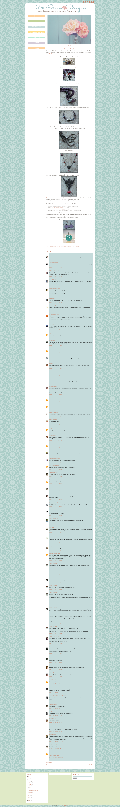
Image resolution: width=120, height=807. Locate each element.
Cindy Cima (51, 546)
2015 (29, 779)
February (30, 792)
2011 (29, 795)
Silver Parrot (51, 718)
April (30, 787)
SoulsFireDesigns (52, 314)
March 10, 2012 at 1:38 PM (55, 692)
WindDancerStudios (53, 636)
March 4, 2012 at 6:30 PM (55, 483)
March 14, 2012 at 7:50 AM (55, 731)
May (30, 785)
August (30, 784)
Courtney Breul (52, 262)
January (30, 793)
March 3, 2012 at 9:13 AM (55, 258)
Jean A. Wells (52, 563)
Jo (49, 711)
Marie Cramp (52, 435)
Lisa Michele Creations (54, 397)
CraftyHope (51, 734)
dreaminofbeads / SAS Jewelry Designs (57, 695)
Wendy (50, 486)
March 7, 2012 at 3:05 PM (55, 643)
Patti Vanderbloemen (53, 405)
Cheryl (50, 443)
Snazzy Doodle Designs (54, 356)
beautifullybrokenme (53, 553)
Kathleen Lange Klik (53, 288)
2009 (29, 798)
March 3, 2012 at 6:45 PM (55, 408)
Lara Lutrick (51, 279)
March (30, 788)
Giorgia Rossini (52, 419)
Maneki (50, 665)
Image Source (69, 45)
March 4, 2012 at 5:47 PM (55, 476)
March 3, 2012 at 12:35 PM (55, 329)
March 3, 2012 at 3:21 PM (55, 345)
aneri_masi (51, 428)
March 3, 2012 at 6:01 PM (55, 401)
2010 (29, 797)
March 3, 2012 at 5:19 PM (55, 394)
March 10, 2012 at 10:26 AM (56, 683)
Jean (50, 363)
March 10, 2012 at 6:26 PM (55, 708)
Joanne (50, 324)
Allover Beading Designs (54, 755)
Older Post (91, 764)
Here (47, 197)
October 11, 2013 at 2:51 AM (56, 757)
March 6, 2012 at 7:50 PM (55, 633)
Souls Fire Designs (50, 53)
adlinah (50, 509)
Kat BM (51, 451)
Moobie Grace (52, 412)
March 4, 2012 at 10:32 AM (55, 447)
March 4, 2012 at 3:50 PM (55, 469)
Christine (51, 298)
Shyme (50, 333)
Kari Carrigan (52, 472)
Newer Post (48, 764)
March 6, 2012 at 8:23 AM (55, 532)
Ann (50, 687)
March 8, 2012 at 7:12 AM (55, 653)
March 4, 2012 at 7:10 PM (55, 490)
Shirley (50, 340)
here (77, 56)
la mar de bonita (52, 494)
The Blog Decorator (63, 805)
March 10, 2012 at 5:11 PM (55, 701)
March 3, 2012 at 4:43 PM (55, 382)
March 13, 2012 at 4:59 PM (55, 722)
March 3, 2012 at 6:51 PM (55, 416)
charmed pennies (65, 246)
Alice (50, 527)
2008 (29, 800)
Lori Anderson (52, 386)
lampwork (77, 246)
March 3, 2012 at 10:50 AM (55, 310)
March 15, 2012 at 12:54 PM (56, 741)
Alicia (50, 672)
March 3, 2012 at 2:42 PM (55, 336)
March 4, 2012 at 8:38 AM (55, 431)
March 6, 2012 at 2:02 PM (55, 550)
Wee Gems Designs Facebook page (58, 207)
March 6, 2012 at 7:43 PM (55, 574)
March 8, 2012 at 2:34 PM (55, 669)
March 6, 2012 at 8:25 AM (55, 542)
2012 (29, 781)
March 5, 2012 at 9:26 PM (55, 515)
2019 (29, 776)
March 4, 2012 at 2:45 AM (55, 424)
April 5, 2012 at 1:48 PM (55, 748)
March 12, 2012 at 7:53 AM (55, 715)
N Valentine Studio (53, 270)
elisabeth (51, 255)
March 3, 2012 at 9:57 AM (55, 267)
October (30, 782)
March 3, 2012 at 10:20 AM (55, 284)
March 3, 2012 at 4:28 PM (55, 375)
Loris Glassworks (52, 518)
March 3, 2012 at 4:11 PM (55, 368)
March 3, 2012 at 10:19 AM (55, 276)
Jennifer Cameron (52, 305)
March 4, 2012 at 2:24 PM (55, 462)
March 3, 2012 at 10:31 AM (55, 295)
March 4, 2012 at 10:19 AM (55, 440)
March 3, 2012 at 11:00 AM (55, 321)
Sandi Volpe (51, 679)
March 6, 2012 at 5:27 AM (55, 523)
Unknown (51, 348)
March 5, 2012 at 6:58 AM (55, 499)
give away (71, 246)
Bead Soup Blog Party (55, 246)
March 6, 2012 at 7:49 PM (55, 623)
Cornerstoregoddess (53, 458)
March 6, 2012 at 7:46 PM (55, 603)
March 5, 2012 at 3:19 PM (55, 506)
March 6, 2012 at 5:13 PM (55, 560)
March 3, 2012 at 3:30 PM (55, 359)
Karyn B (51, 371)
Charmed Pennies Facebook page (57, 209)
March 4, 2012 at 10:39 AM (55, 454)
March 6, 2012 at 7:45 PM (55, 589)
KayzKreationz (52, 646)
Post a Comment (49, 762)
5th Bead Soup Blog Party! (33, 790)
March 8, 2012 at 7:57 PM (55, 676)
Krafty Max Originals (53, 465)
